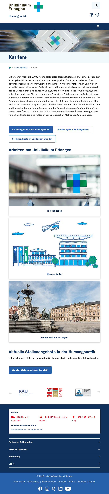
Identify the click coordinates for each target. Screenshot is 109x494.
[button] (98, 392)
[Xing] (54, 488)
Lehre (12, 463)
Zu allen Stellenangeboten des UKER (30, 370)
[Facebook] (40, 488)
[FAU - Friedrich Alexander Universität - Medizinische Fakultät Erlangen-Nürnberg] (26, 392)
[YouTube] (68, 488)
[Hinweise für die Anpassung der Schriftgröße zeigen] (97, 15)
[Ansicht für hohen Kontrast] (91, 15)
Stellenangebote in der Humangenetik (30, 129)
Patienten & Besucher (21, 442)
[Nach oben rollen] (105, 489)
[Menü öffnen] (98, 26)
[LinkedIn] (60, 488)
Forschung (14, 456)
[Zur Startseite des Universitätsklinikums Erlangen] (26, 6)
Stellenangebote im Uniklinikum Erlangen (32, 139)
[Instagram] (47, 488)
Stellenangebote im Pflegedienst (73, 129)
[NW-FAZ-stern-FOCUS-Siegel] (54, 392)
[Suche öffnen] (96, 5)
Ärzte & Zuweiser (18, 449)
